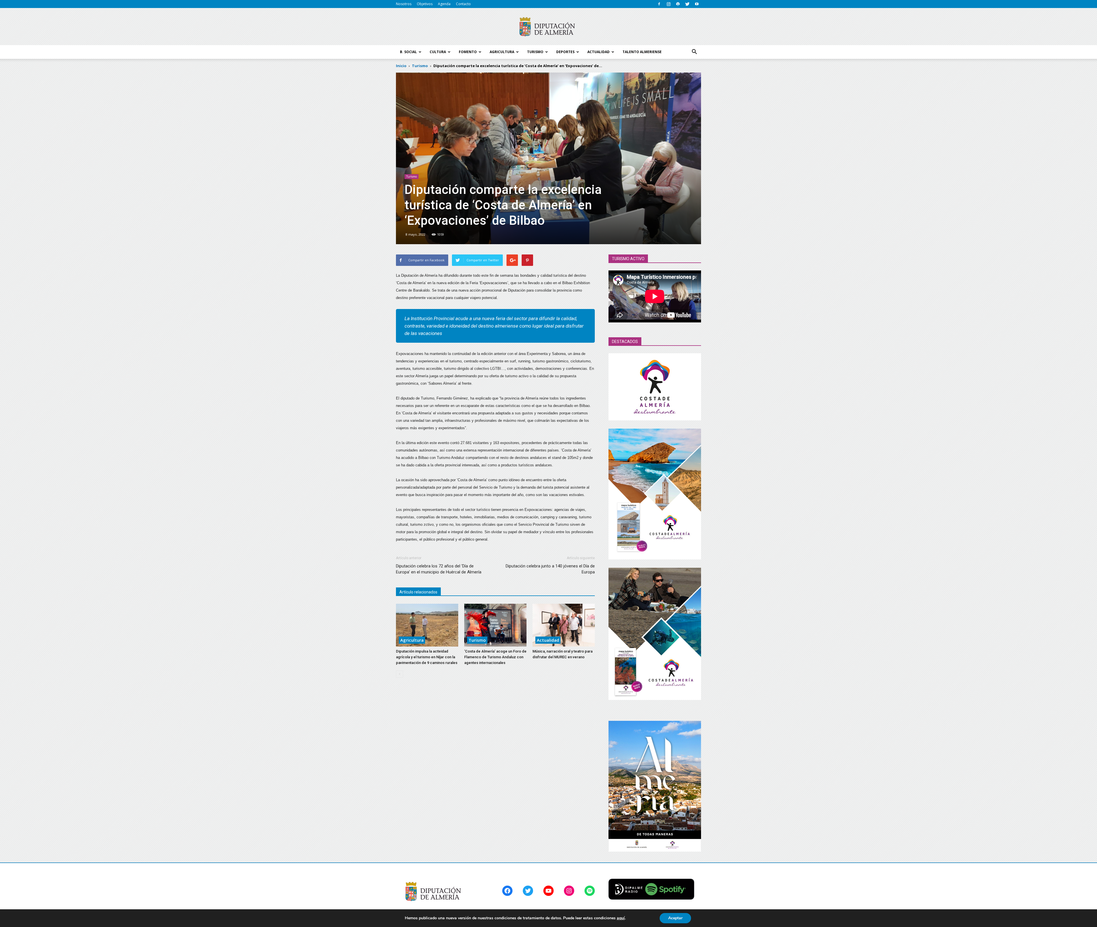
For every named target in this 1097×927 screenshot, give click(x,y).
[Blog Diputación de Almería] (548, 27)
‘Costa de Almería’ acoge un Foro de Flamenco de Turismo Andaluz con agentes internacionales (495, 657)
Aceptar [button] (675, 918)
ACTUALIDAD (598, 51)
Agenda (444, 3)
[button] (694, 52)
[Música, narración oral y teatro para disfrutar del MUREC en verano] (564, 625)
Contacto (463, 3)
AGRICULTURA (502, 51)
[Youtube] (696, 4)
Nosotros (403, 3)
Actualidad (548, 640)
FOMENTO (468, 51)
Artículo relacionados (418, 592)
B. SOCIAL (408, 51)
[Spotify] (678, 4)
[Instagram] (668, 4)
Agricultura (412, 640)
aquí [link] (621, 918)
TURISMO (535, 51)
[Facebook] (659, 4)
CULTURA (438, 51)
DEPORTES (565, 51)
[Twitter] (687, 4)
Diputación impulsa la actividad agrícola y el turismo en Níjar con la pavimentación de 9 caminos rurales (426, 657)
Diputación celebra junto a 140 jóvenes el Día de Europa (550, 569)
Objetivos (425, 3)
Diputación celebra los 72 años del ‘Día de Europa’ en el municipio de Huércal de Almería (438, 569)
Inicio (401, 65)
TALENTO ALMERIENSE (642, 51)
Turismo (411, 176)
